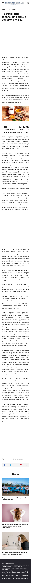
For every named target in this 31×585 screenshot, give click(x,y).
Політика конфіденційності (20, 578)
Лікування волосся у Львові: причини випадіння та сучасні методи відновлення (15, 526)
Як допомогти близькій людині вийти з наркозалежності (15, 498)
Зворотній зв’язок (6, 578)
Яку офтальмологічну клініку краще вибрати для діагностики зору (14, 553)
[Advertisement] (15, 39)
